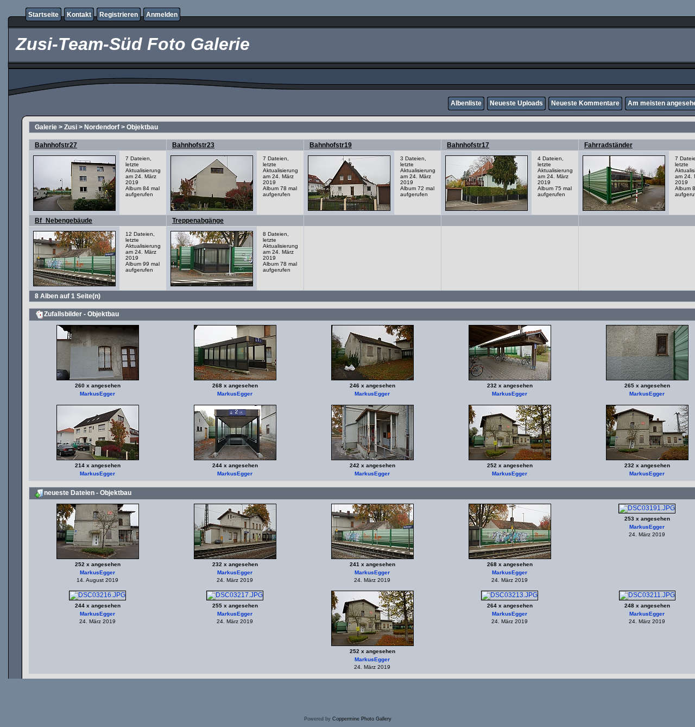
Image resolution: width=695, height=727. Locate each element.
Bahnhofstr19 (330, 145)
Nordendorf (101, 127)
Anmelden (162, 14)
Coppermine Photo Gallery (361, 719)
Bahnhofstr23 (193, 145)
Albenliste (466, 103)
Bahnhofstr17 (468, 145)
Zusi (70, 127)
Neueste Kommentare (585, 103)
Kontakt (79, 14)
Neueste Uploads (516, 103)
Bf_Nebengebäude (63, 220)
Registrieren (118, 14)
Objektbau (142, 127)
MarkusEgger (97, 394)
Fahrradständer (608, 145)
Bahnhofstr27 (56, 145)
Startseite (43, 14)
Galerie (46, 127)
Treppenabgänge (198, 220)
